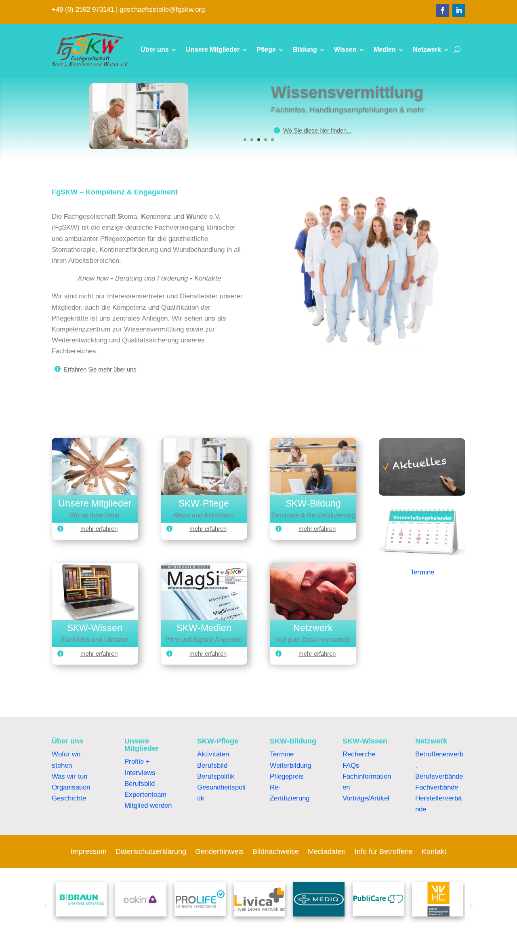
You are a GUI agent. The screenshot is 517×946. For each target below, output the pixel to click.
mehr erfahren (99, 528)
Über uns (155, 49)
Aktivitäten (213, 754)
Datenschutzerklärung (151, 852)
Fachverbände (436, 787)
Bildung (305, 49)
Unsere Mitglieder (213, 49)
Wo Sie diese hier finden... (317, 130)
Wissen (345, 49)
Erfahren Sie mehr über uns (100, 369)
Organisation (71, 787)
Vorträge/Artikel (366, 798)
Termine (422, 572)
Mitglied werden (148, 805)
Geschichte (69, 798)
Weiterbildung (290, 765)
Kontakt (434, 852)
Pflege (266, 49)
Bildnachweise (275, 852)
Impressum (89, 852)
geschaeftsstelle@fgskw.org (162, 9)
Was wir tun (69, 776)
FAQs (351, 765)
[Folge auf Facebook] (442, 10)
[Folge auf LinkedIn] (458, 10)
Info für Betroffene (384, 852)
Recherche (359, 754)
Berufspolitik (216, 776)
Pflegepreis (287, 776)
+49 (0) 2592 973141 (83, 9)
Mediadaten (327, 852)
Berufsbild (139, 784)
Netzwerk (427, 49)
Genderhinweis (219, 852)
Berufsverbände (439, 776)
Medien (385, 49)
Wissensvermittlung (347, 92)
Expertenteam (145, 794)
